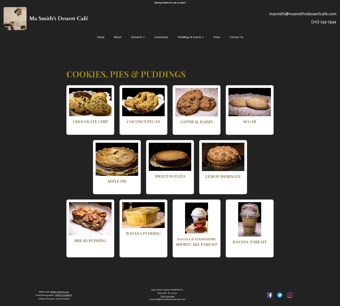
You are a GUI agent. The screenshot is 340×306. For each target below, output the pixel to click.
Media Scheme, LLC (60, 292)
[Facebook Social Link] (269, 295)
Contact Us (236, 37)
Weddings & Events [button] (189, 37)
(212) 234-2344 (323, 21)
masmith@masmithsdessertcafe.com (302, 13)
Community (161, 37)
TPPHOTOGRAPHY (63, 295)
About (117, 37)
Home (100, 37)
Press (217, 37)
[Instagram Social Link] (289, 295)
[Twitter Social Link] (279, 295)
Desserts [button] (136, 37)
